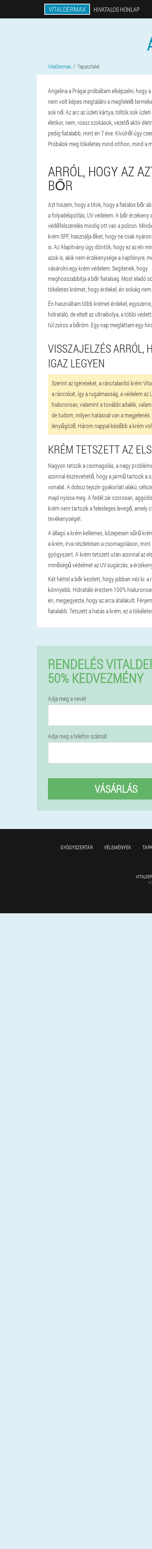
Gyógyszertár (77, 847)
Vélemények (117, 847)
